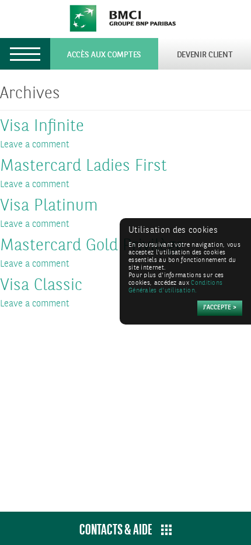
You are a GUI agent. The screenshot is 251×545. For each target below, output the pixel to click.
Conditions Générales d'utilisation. (175, 287)
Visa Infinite (42, 127)
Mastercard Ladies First (83, 167)
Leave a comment (34, 144)
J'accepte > (219, 308)
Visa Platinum (49, 206)
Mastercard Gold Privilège (92, 246)
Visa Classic (41, 286)
